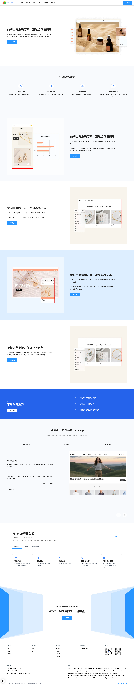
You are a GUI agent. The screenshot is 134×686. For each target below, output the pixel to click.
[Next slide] (125, 515)
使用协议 (39, 683)
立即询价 (127, 2)
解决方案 (28, 2)
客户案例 (34, 651)
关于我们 (39, 2)
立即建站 (75, 156)
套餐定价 (53, 2)
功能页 (8, 648)
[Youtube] (121, 684)
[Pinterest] (123, 684)
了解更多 (12, 223)
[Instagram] (118, 684)
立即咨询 (12, 42)
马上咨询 (12, 360)
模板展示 (9, 651)
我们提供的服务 (84, 648)
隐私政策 (58, 654)
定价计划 (9, 654)
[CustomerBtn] (3, 681)
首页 (17, 2)
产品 (22, 2)
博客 (34, 2)
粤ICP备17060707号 (23, 683)
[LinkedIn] (126, 684)
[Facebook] (116, 684)
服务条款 (58, 656)
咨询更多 (117, 536)
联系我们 (46, 2)
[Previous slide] (118, 515)
